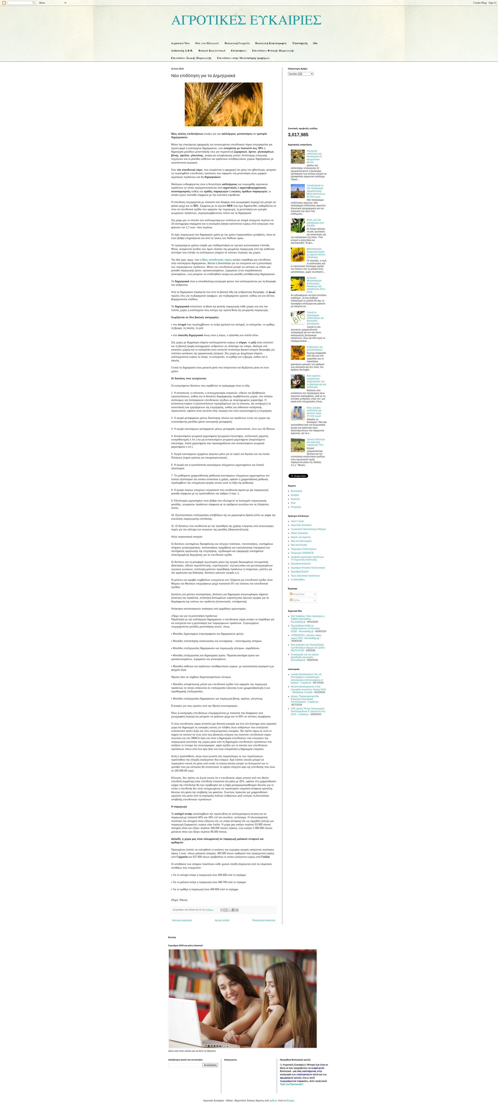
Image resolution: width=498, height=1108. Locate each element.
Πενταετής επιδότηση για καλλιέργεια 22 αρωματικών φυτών (314, 157)
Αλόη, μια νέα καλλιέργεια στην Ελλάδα (315, 223)
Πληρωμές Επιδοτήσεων (303, 549)
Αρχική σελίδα (222, 920)
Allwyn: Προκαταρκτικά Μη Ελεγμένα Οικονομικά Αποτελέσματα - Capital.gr (305, 699)
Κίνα (293, 503)
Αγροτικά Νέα (180, 43)
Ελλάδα (295, 495)
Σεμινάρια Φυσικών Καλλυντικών (308, 567)
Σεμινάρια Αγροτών (301, 563)
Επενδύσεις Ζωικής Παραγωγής (191, 58)
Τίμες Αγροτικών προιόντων (305, 575)
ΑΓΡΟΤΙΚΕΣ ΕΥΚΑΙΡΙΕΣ (246, 19)
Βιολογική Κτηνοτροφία (271, 43)
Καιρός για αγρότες (301, 537)
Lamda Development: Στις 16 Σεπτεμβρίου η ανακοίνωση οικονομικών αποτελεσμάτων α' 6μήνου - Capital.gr (307, 678)
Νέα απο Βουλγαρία (301, 541)
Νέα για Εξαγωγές (207, 43)
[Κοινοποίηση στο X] (229, 910)
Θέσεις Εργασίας (299, 533)
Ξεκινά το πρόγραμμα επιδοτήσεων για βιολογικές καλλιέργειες (315, 318)
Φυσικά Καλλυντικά (211, 50)
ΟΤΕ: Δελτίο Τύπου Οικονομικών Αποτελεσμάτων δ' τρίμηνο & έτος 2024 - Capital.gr (308, 711)
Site (315, 43)
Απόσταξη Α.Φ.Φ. (182, 50)
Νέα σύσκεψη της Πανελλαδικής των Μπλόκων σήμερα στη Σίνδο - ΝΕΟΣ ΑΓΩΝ (308, 647)
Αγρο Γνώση (297, 521)
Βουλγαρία (296, 491)
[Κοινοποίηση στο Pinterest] (237, 910)
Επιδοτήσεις (239, 50)
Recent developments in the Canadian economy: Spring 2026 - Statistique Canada (308, 689)
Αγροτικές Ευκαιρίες (301, 525)
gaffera (273, 1100)
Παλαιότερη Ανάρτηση (263, 920)
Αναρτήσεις (298, 594)
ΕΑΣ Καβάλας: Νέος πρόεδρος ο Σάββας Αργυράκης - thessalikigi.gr (308, 619)
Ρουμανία (296, 507)
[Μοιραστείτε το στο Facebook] (233, 910)
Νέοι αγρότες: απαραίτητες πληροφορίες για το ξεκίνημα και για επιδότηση (316, 381)
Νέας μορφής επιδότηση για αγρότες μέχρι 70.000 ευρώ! (314, 411)
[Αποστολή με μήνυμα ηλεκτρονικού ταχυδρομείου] (222, 910)
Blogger (290, 1100)
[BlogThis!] (226, 910)
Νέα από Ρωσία (299, 545)
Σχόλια (296, 600)
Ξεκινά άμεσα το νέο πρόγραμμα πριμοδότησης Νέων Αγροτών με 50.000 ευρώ (316, 191)
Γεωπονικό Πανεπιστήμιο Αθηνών (308, 529)
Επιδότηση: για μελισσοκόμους (315, 348)
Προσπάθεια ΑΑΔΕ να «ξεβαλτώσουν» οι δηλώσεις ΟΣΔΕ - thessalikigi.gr (305, 628)
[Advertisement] (307, 101)
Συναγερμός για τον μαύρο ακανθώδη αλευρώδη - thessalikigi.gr (305, 657)
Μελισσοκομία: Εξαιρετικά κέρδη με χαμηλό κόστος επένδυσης (316, 253)
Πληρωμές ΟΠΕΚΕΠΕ (302, 553)
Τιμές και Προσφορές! (291, 1084)
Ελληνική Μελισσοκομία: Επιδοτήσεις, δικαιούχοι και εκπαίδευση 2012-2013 (316, 285)
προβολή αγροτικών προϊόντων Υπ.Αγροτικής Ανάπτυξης (307, 558)
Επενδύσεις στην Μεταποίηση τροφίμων (243, 58)
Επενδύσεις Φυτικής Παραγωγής (273, 50)
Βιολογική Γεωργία (237, 43)
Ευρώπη (295, 499)
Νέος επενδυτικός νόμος (217, 259)
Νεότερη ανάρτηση (182, 920)
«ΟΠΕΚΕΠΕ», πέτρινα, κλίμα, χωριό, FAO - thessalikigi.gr (306, 636)
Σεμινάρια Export (299, 571)
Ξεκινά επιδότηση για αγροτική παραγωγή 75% (316, 442)
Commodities (298, 579)
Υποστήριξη (300, 43)
